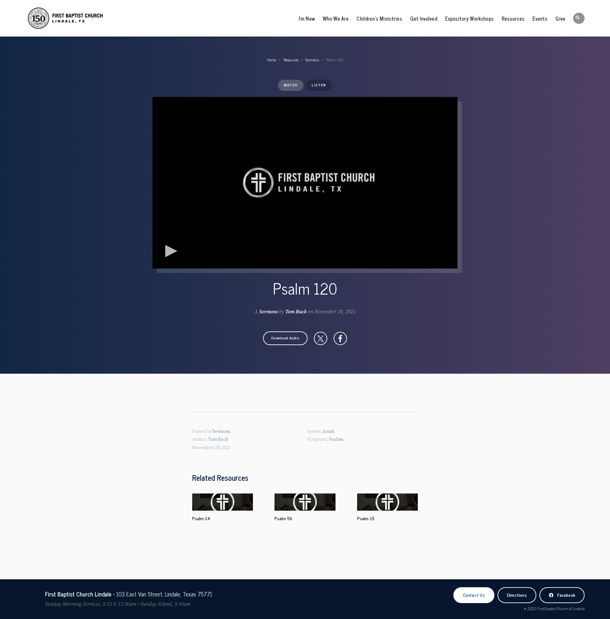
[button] (579, 18)
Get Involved (423, 18)
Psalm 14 (201, 518)
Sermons (312, 60)
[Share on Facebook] (340, 338)
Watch (291, 85)
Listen (319, 85)
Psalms (336, 439)
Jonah (328, 431)
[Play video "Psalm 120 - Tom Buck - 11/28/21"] (305, 183)
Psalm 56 (283, 518)
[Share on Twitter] (320, 338)
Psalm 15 (366, 518)
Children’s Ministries (379, 18)
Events (539, 18)
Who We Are (336, 18)
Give (560, 18)
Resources (513, 18)
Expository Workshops (469, 18)
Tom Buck (296, 312)
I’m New (307, 18)
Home (271, 60)
